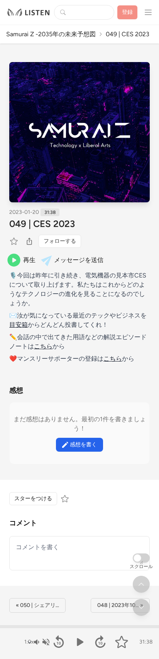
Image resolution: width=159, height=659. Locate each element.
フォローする (60, 241)
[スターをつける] (14, 241)
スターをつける (33, 498)
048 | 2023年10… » (120, 605)
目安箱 (18, 324)
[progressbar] (79, 626)
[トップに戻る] (141, 584)
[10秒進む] (100, 642)
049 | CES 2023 (42, 223)
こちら (43, 346)
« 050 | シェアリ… (37, 605)
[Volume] (41, 642)
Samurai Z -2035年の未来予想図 (51, 34)
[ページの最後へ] (141, 607)
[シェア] (29, 241)
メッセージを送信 (78, 260)
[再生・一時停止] (79, 642)
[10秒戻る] (58, 642)
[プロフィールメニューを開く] (148, 12)
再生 (29, 260)
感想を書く (83, 444)
